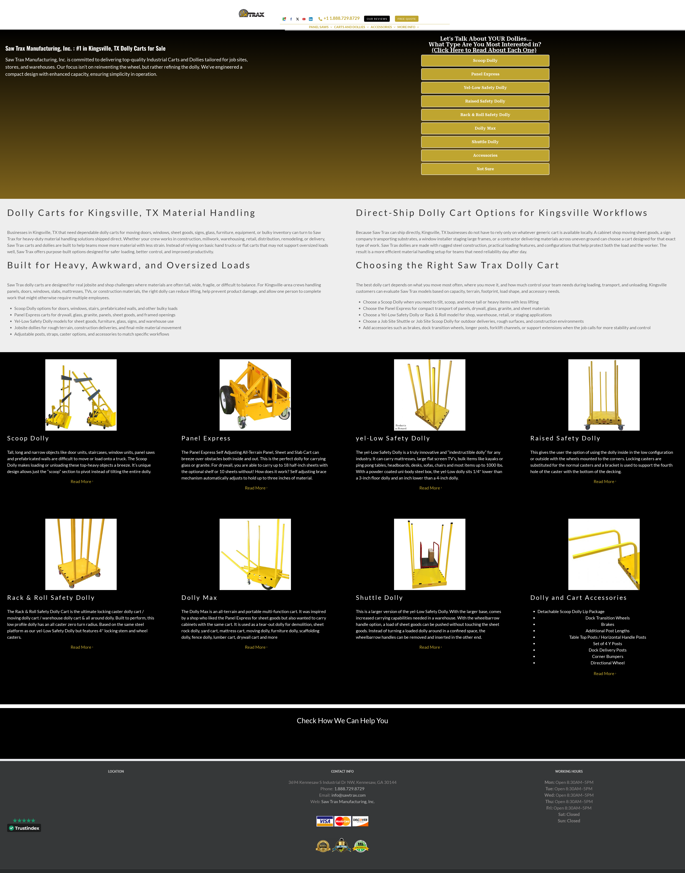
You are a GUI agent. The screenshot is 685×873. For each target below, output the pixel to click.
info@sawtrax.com (348, 795)
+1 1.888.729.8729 (342, 18)
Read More (81, 481)
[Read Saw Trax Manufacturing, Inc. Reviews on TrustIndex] (24, 828)
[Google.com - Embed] (116, 806)
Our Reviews (377, 18)
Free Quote (407, 18)
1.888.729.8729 (349, 788)
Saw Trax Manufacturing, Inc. (348, 801)
